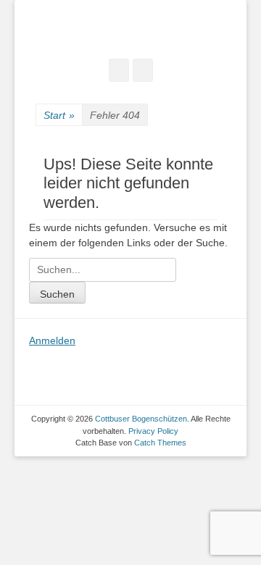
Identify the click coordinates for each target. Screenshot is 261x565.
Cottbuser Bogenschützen (141, 418)
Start (59, 115)
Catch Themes (160, 442)
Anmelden (52, 340)
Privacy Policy (153, 431)
